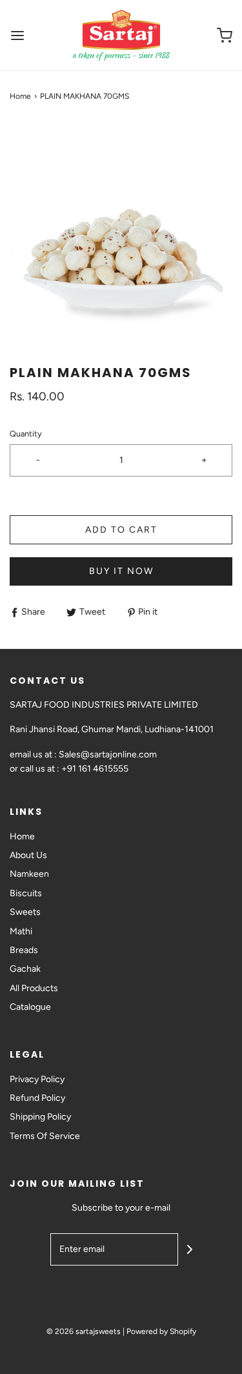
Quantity (26, 433)
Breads (24, 950)
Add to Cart (121, 529)
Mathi (21, 931)
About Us (28, 855)
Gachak (25, 968)
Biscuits (26, 893)
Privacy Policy (37, 1079)
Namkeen (29, 873)
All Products (34, 988)
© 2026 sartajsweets (83, 1331)
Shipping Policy (40, 1116)
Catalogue (30, 1006)
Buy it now (121, 571)
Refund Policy (37, 1097)
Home (20, 96)
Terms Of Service (45, 1136)
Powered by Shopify (161, 1331)
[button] (121, 233)
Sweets (25, 912)
